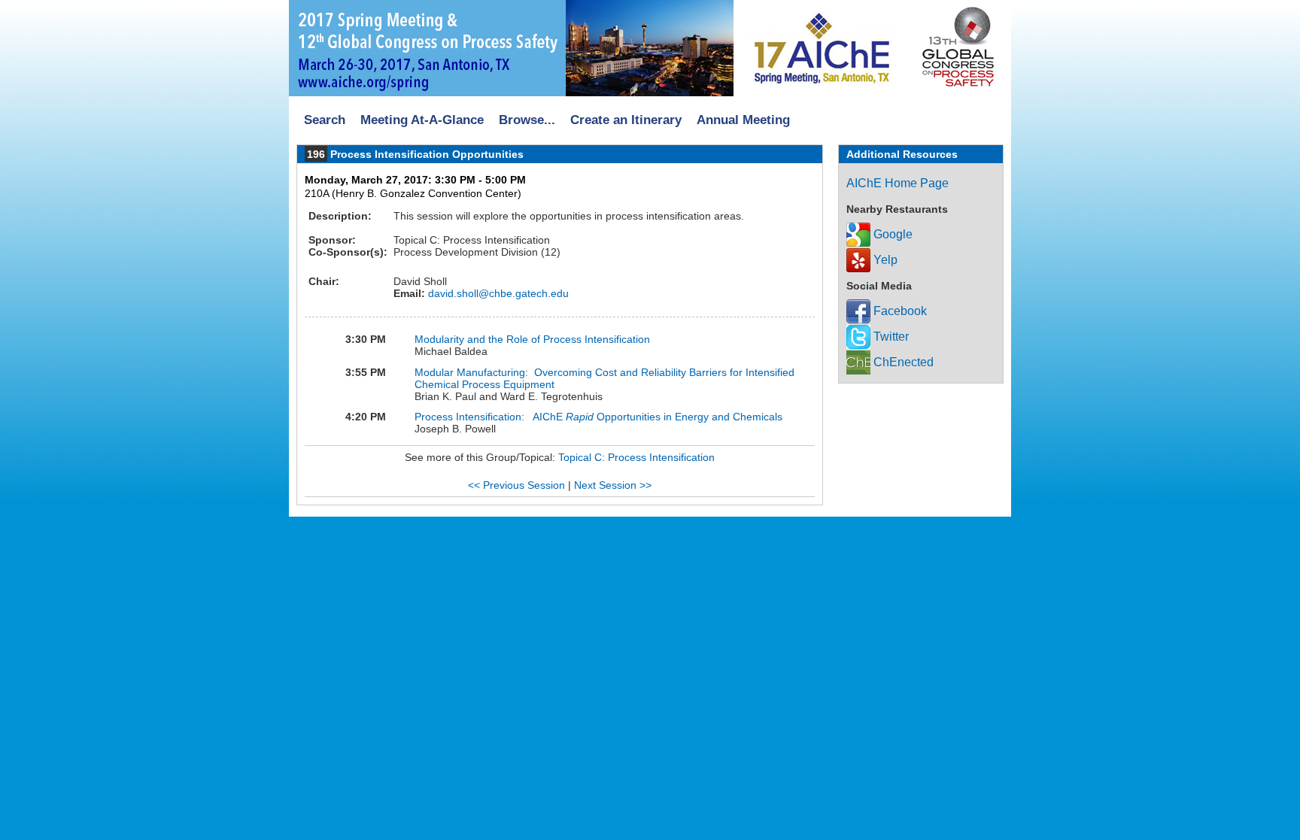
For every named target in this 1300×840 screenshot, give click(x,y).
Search (324, 120)
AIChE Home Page (897, 183)
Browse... (527, 120)
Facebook (898, 311)
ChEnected (902, 362)
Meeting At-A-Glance (422, 120)
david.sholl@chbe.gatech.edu (497, 293)
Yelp (884, 259)
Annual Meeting (743, 120)
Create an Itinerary (626, 120)
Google (891, 234)
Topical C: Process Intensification (636, 457)
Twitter (889, 336)
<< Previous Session (516, 485)
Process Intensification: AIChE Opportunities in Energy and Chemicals (598, 417)
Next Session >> (613, 485)
